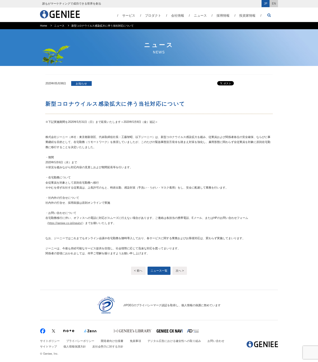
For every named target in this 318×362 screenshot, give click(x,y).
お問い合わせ (215, 341)
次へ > (180, 270)
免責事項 (135, 341)
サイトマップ (48, 346)
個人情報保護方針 (74, 346)
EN (274, 3)
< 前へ (138, 270)
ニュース (200, 15)
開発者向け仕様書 (112, 341)
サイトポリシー (50, 341)
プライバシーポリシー (80, 341)
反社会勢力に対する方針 (107, 346)
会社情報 (177, 15)
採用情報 (223, 15)
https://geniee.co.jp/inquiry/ (65, 223)
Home (43, 25)
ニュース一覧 (159, 270)
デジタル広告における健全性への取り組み (174, 341)
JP (265, 3)
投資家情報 (247, 15)
